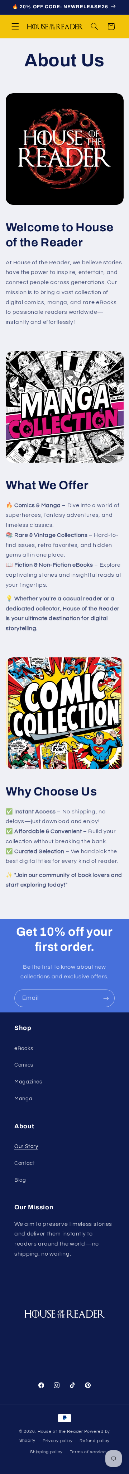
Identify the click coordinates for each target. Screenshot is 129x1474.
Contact (24, 1163)
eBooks (23, 1048)
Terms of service (88, 1452)
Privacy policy (58, 1441)
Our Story (26, 1146)
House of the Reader (60, 1431)
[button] (15, 26)
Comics (23, 1065)
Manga (23, 1098)
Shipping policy (46, 1452)
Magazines (28, 1082)
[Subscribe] (106, 998)
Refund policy (95, 1441)
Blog (20, 1180)
